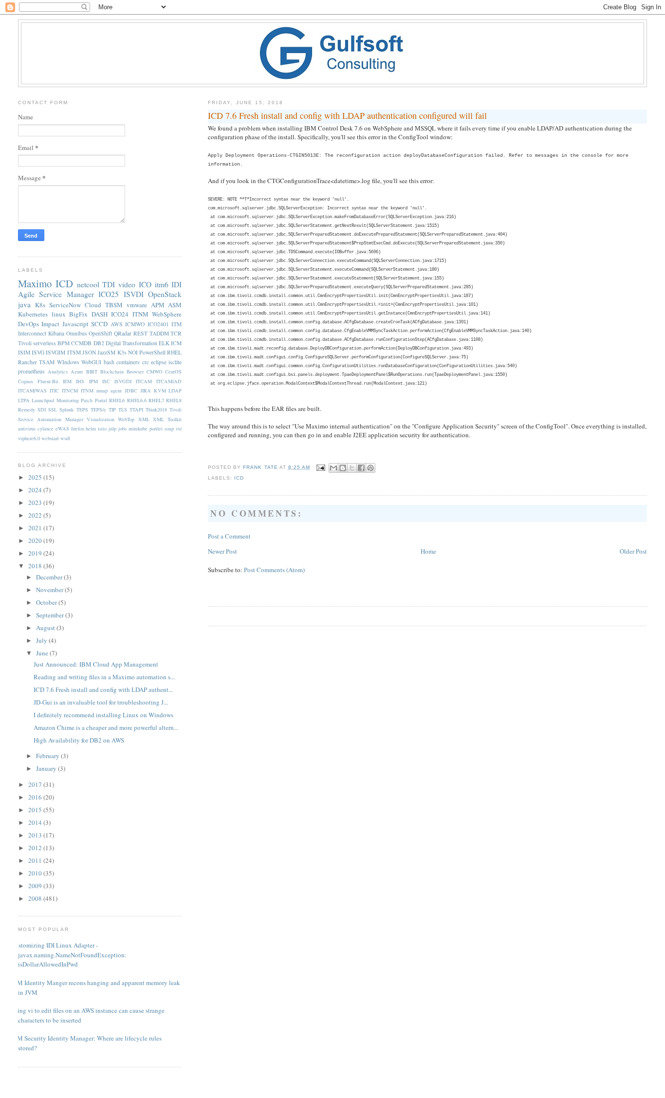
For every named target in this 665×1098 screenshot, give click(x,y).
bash (109, 362)
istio (102, 428)
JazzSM (106, 352)
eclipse (158, 362)
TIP (112, 409)
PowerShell (152, 352)
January (47, 768)
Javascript (75, 323)
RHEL (174, 352)
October (47, 602)
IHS (80, 381)
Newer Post (222, 551)
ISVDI (134, 294)
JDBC (131, 390)
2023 (35, 502)
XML (143, 419)
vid (179, 428)
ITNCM (70, 390)
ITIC (54, 390)
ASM (175, 304)
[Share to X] (352, 468)
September (50, 615)
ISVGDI (122, 381)
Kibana (56, 333)
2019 (35, 553)
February (48, 755)
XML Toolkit (167, 419)
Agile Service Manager (56, 294)
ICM (176, 343)
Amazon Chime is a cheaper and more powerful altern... (106, 727)
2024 (35, 489)
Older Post (633, 551)
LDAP (175, 390)
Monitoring (67, 400)
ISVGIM (55, 352)
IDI (176, 284)
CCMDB (81, 343)
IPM (93, 381)
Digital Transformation (131, 343)
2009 (35, 885)
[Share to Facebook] (361, 468)
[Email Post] (320, 467)
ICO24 (120, 314)
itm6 (161, 284)
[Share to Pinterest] (370, 468)
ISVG (38, 352)
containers (128, 362)
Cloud (93, 304)
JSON (89, 352)
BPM (63, 343)
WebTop (126, 419)
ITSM (74, 352)
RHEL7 (156, 400)
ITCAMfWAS (32, 390)
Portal (101, 400)
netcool (88, 284)
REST (140, 333)
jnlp (112, 428)
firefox (77, 428)
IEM (67, 381)
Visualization (100, 419)
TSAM (47, 362)
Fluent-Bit (47, 381)
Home (428, 551)
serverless (44, 343)
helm (91, 428)
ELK (164, 343)
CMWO (155, 371)
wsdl (65, 438)
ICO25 (108, 294)
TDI (108, 284)
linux (59, 314)
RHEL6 (117, 400)
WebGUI (91, 362)
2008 (35, 898)
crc (145, 362)
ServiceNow (65, 304)
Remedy (26, 409)
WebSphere (167, 314)
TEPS (82, 409)
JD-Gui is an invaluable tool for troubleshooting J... (101, 702)
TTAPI (136, 409)
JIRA (145, 390)
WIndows (68, 362)
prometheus (31, 371)
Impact (50, 323)
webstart (50, 438)
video (126, 284)
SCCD (99, 323)
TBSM (114, 304)
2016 (35, 797)
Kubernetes (33, 314)
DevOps (28, 323)
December (50, 577)
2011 (35, 860)
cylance (45, 428)
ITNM (140, 314)
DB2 (98, 343)
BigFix (78, 314)
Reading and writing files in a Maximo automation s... (104, 676)
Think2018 (156, 409)
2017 (35, 784)
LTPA (24, 400)
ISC (106, 381)
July (42, 640)
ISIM (24, 352)
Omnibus (76, 333)
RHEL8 (174, 400)
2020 (35, 540)
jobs (122, 428)
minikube (138, 428)
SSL (52, 409)
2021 (35, 527)
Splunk (66, 409)
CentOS (173, 371)
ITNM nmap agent (101, 390)
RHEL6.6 (137, 400)
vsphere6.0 (29, 438)
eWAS (62, 428)
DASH (100, 314)
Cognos (25, 381)
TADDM (159, 333)
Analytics (58, 371)
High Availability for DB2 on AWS (79, 740)
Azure (77, 371)
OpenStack (165, 294)
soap (169, 428)
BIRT (91, 371)
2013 (35, 835)
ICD (239, 478)
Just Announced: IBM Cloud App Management (96, 664)
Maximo (35, 283)
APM (158, 304)
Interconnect (32, 333)
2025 (35, 477)
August (46, 627)
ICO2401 (158, 324)
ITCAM (144, 381)
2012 (35, 847)
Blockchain (112, 371)
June (43, 653)
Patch (86, 400)
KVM (160, 390)
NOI (133, 352)
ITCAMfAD (169, 381)
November (50, 589)
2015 (35, 809)
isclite (175, 362)
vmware (137, 304)
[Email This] (333, 468)
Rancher (27, 362)
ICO (145, 284)
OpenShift (100, 333)
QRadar (122, 333)
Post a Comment (229, 536)
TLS (122, 409)
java (24, 304)
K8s (40, 304)
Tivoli (25, 343)
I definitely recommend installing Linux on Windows (103, 714)
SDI (41, 409)
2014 (35, 822)
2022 (35, 515)
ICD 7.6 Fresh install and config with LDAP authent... (103, 689)
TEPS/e (98, 409)
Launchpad (43, 400)
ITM (176, 324)
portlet (156, 428)
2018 (35, 565)
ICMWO (135, 324)
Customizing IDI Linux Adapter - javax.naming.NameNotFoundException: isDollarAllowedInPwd (69, 954)
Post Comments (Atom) (274, 569)
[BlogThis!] (343, 468)
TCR (176, 333)
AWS (117, 324)
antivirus (27, 428)
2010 (35, 873)
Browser (135, 371)
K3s (122, 352)
